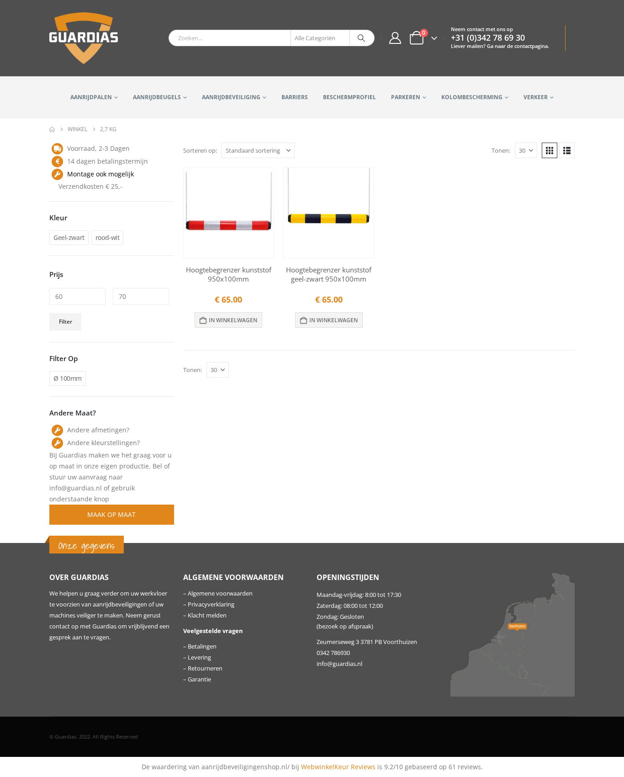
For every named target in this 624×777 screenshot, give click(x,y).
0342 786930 (333, 653)
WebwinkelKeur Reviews (338, 766)
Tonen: (501, 150)
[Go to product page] (229, 213)
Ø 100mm (67, 378)
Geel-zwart (69, 237)
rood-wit (107, 237)
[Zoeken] (361, 38)
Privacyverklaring (211, 604)
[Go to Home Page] (52, 129)
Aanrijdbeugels (157, 97)
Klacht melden (207, 615)
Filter (65, 321)
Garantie (199, 679)
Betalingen (202, 646)
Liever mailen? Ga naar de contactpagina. (500, 46)
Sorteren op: (200, 150)
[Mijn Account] (395, 38)
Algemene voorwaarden (220, 593)
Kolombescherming (471, 97)
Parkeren (405, 97)
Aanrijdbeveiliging (231, 97)
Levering (199, 657)
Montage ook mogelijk (100, 174)
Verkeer (536, 97)
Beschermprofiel (349, 97)
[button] (549, 150)
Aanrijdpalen (91, 97)
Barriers (294, 97)
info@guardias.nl (339, 664)
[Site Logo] (83, 38)
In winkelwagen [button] (233, 320)
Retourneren (205, 668)
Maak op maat (111, 514)
